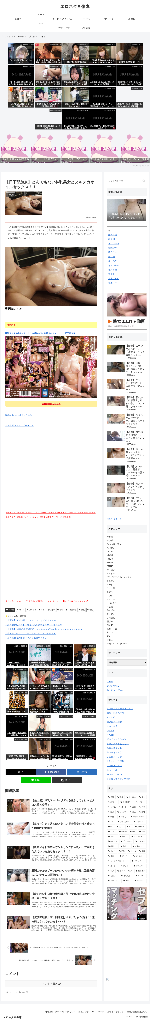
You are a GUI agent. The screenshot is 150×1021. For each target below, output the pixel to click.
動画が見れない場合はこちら (18, 415)
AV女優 (11, 610)
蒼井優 (111, 256)
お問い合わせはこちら (137, 1012)
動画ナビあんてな (115, 713)
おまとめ (111, 717)
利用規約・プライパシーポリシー (60, 1012)
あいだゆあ (113, 243)
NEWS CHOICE (115, 774)
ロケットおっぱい (48, 610)
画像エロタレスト (115, 748)
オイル (22, 610)
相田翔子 (112, 239)
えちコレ (111, 735)
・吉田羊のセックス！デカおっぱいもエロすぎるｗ (30, 633)
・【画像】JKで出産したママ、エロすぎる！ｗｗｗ (30, 620)
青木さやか (113, 278)
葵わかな (112, 270)
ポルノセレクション (116, 739)
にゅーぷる (112, 726)
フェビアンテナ (114, 757)
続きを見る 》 (114, 519)
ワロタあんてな (114, 765)
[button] (67, 780)
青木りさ (112, 283)
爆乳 (83, 610)
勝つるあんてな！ (115, 752)
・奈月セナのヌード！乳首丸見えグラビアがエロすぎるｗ (33, 625)
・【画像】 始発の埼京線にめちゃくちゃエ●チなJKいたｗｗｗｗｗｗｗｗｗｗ (43, 629)
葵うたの (112, 252)
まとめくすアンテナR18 (119, 779)
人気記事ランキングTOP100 (19, 425)
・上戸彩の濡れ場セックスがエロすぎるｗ (26, 638)
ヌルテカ (32, 610)
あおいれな (113, 265)
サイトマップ (98, 1012)
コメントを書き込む (51, 983)
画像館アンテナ (114, 722)
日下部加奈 (72, 610)
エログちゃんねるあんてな (120, 708)
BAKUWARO (113, 686)
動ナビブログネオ (115, 690)
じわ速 (110, 681)
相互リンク (84, 1012)
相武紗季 (112, 248)
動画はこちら (14, 308)
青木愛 (111, 274)
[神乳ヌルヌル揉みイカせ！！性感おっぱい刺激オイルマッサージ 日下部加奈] (51, 366)
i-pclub (110, 730)
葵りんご (112, 261)
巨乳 (61, 610)
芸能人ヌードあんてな (118, 743)
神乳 (91, 610)
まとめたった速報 (115, 761)
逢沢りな (112, 234)
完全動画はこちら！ (51, 403)
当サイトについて (115, 1012)
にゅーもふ (112, 770)
